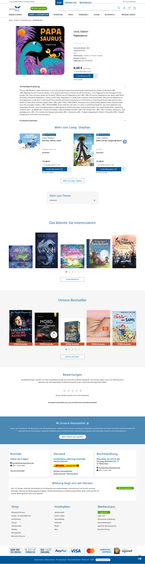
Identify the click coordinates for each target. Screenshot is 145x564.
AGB (92, 560)
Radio (57, 526)
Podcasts (58, 523)
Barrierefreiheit (74, 560)
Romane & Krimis (15, 15)
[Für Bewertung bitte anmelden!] (79, 43)
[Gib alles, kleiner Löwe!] (30, 142)
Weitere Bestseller (72, 357)
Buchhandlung (104, 529)
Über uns (101, 516)
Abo (56, 529)
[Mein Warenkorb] (134, 8)
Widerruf (85, 560)
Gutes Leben (60, 516)
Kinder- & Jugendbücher (38, 15)
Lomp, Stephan (81, 31)
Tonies (70, 15)
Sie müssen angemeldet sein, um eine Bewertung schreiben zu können (72, 402)
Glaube (96, 15)
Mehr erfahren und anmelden (72, 437)
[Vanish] (46, 249)
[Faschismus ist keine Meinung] (21, 327)
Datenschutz (50, 560)
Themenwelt (84, 15)
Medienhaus (86, 2)
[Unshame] (98, 327)
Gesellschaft (59, 512)
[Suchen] (119, 8)
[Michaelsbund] (15, 9)
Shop (59, 2)
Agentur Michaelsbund (107, 526)
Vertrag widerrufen (103, 560)
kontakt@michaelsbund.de (23, 463)
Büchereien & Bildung (106, 519)
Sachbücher (58, 15)
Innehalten (70, 2)
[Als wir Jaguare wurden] (21, 249)
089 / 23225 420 (105, 470)
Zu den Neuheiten (72, 279)
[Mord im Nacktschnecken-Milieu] (46, 327)
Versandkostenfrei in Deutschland (22, 1)
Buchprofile (110, 15)
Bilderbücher (53, 200)
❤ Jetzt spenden (38, 8)
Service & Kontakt (129, 1)
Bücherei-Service (128, 15)
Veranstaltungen (104, 523)
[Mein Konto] (124, 8)
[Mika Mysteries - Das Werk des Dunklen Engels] (124, 249)
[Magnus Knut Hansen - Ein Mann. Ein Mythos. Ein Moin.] (72, 327)
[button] (66, 271)
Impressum (38, 560)
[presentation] (20, 142)
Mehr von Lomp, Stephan (72, 181)
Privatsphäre (61, 560)
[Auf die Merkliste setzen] (95, 76)
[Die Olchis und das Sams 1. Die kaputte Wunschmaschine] (124, 327)
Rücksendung (72, 474)
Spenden (104, 512)
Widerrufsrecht (60, 474)
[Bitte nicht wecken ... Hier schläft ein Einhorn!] (72, 249)
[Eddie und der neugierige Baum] (84, 150)
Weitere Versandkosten (63, 471)
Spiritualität (59, 519)
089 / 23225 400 (18, 466)
